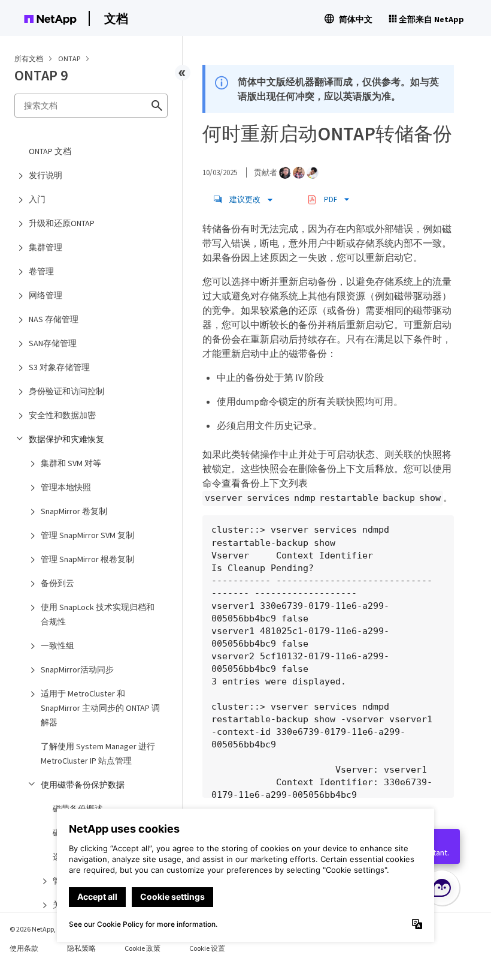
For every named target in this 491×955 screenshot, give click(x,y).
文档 (116, 18)
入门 (37, 199)
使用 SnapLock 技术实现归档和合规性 (97, 614)
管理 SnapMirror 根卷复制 (87, 559)
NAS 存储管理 (53, 319)
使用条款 (24, 948)
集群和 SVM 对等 (71, 463)
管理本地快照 (66, 487)
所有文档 (28, 58)
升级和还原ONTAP (62, 223)
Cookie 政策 (142, 948)
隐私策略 (81, 948)
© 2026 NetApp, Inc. (39, 928)
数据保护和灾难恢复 (66, 439)
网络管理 (45, 295)
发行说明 (45, 175)
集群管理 (45, 247)
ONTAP (69, 58)
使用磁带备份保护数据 (83, 784)
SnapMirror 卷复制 (74, 511)
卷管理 (41, 271)
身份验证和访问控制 (66, 391)
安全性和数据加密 (62, 415)
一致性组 (57, 645)
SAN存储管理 (53, 343)
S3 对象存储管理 (59, 367)
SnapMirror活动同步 (77, 669)
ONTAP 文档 (50, 151)
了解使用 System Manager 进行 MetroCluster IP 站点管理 (98, 753)
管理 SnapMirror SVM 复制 (87, 535)
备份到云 (57, 583)
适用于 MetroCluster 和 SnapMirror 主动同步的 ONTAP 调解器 (100, 708)
